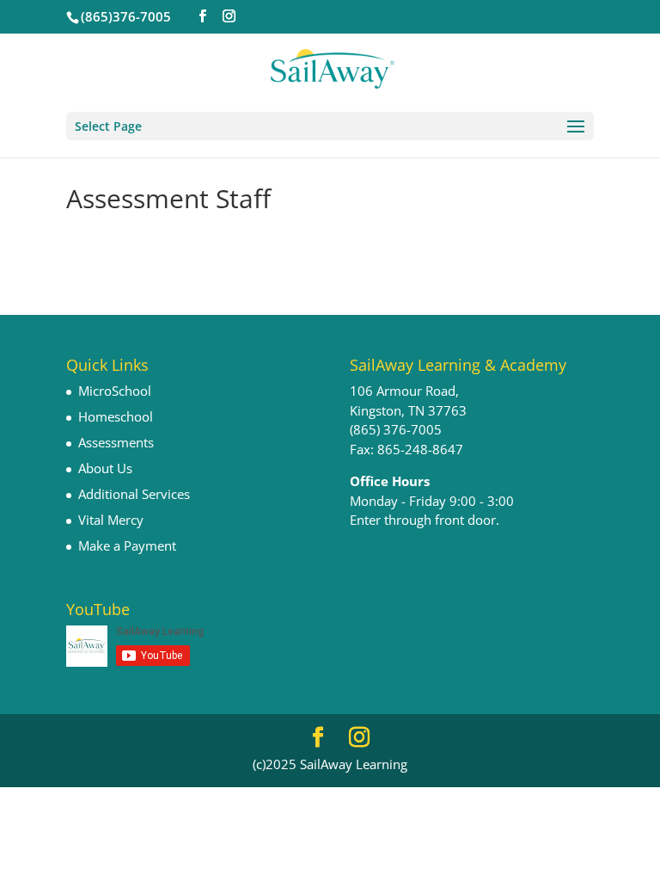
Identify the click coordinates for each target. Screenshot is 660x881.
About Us (105, 468)
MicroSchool (114, 390)
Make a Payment (127, 545)
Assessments (116, 442)
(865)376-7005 (126, 16)
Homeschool (115, 416)
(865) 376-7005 (396, 429)
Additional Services (134, 493)
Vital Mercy (111, 519)
